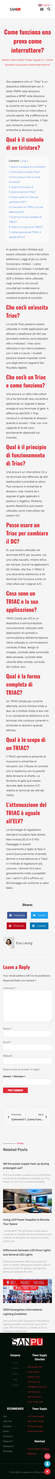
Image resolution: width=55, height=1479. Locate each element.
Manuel (32, 1453)
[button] (42, 9)
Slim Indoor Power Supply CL (27, 60)
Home (5, 60)
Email (7, 1042)
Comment (9, 988)
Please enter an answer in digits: (21, 1069)
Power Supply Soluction (40, 1357)
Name (7, 1028)
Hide (24, 161)
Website (7, 1056)
